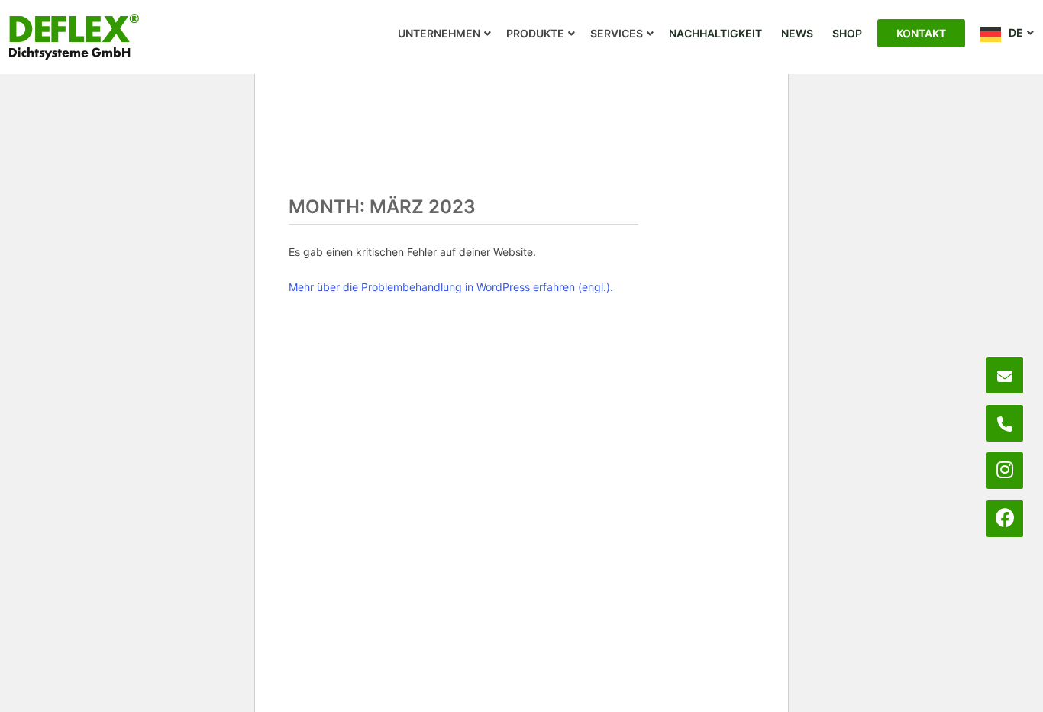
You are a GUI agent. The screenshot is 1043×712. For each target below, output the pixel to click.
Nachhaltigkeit (715, 33)
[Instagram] (1004, 470)
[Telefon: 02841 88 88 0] (1004, 423)
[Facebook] (1005, 518)
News (797, 33)
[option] (943, 700)
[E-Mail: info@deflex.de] (1004, 375)
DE (1016, 32)
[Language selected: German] (974, 698)
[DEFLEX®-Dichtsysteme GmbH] (74, 37)
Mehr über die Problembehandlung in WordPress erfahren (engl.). (451, 286)
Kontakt (921, 33)
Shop (847, 33)
